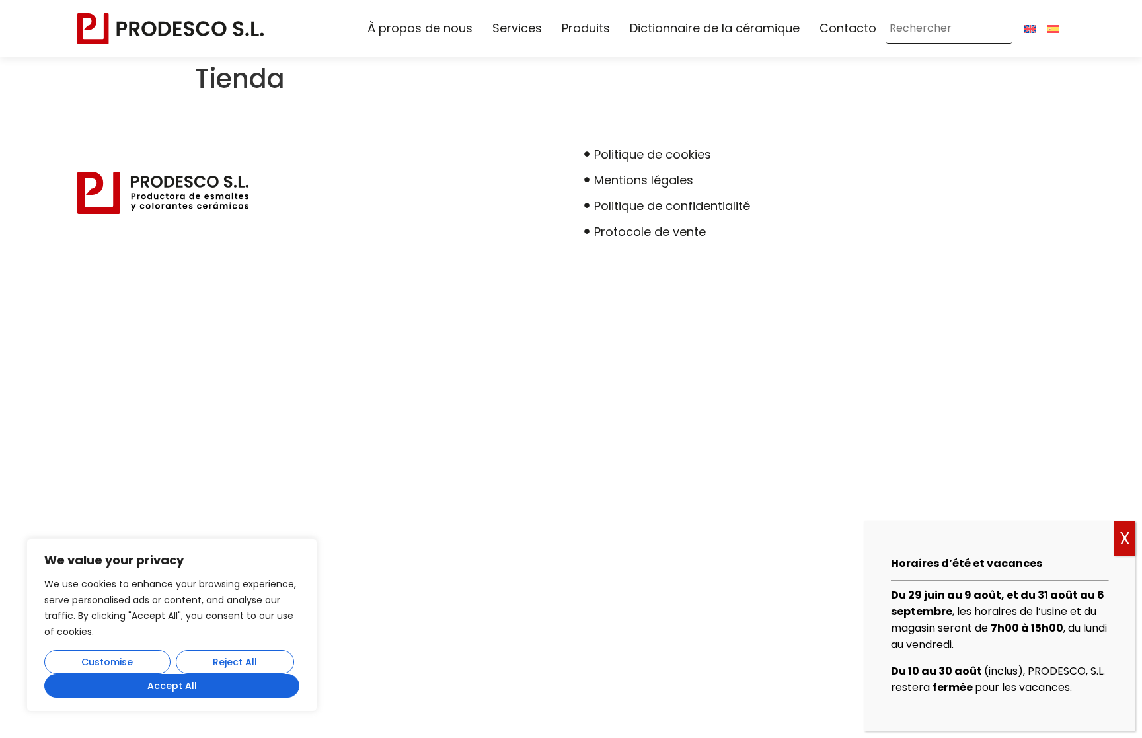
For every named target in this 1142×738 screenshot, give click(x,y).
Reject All (235, 662)
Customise (107, 662)
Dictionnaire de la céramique (715, 28)
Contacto (847, 28)
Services (517, 28)
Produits (586, 28)
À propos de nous (420, 28)
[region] (171, 625)
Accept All (172, 685)
